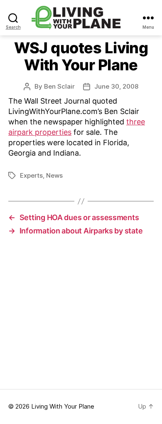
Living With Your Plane (62, 406)
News (54, 175)
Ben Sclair (59, 86)
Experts (31, 175)
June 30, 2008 (116, 86)
